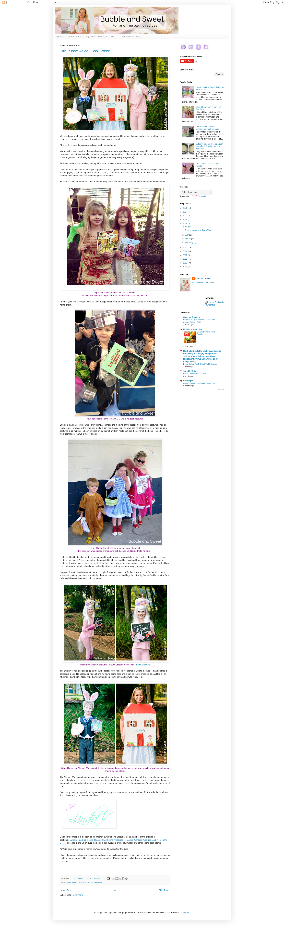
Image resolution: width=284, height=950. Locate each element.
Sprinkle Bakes (190, 371)
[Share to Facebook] (123, 878)
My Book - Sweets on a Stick (101, 36)
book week (71, 882)
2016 (185, 223)
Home (60, 36)
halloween (98, 882)
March (188, 239)
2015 (185, 247)
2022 (185, 216)
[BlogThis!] (117, 878)
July (187, 235)
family (87, 882)
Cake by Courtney (191, 317)
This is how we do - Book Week (85, 51)
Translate (202, 196)
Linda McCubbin (202, 278)
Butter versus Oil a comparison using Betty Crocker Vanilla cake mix (209, 146)
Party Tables (74, 36)
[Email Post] (108, 878)
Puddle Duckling (142, 664)
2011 (185, 263)
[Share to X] (120, 878)
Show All (221, 389)
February (189, 243)
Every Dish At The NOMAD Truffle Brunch (200, 364)
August (188, 227)
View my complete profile (203, 283)
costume (80, 882)
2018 (185, 219)
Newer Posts (66, 890)
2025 (185, 208)
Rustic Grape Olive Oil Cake (194, 374)
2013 (185, 255)
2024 (185, 212)
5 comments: (99, 878)
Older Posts (164, 890)
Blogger (185, 912)
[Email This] (114, 878)
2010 (185, 266)
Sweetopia (188, 381)
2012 (185, 259)
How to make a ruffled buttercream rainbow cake (207, 128)
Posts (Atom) (77, 895)
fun (91, 882)
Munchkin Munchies (192, 329)
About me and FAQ (131, 36)
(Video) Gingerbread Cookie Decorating (199, 383)
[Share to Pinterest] (126, 878)
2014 (185, 251)
